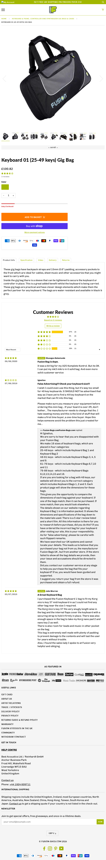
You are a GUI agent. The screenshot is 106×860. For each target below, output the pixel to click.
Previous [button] (6, 78)
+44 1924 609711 (20, 784)
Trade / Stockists (11, 707)
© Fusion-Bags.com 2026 (53, 841)
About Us (6, 699)
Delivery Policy (10, 711)
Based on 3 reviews (53, 320)
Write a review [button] (53, 326)
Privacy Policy (9, 715)
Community (8, 732)
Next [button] (100, 78)
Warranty (7, 724)
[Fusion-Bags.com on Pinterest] (56, 849)
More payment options (34, 232)
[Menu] (3, 10)
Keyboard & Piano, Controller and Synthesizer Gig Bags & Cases (43, 18)
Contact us (7, 780)
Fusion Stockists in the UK (17, 728)
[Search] (103, 2)
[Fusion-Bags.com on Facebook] (44, 849)
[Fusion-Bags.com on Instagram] (50, 849)
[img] (11, 358)
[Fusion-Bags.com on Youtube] (61, 849)
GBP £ (52, 833)
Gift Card (7, 694)
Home (3, 18)
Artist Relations (11, 703)
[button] (7, 173)
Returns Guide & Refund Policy (19, 720)
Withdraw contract (13, 737)
